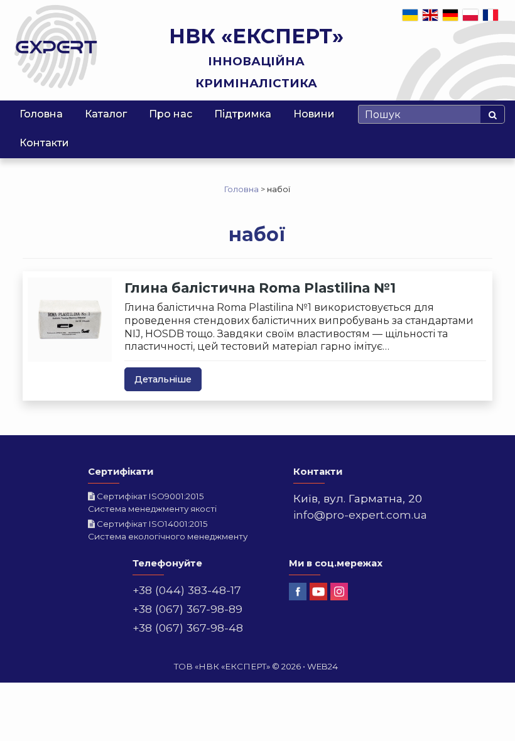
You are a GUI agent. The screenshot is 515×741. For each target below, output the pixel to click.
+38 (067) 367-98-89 (187, 608)
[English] (431, 14)
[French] (491, 14)
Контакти (44, 143)
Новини (314, 114)
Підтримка (242, 114)
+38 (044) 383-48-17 (187, 590)
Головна (41, 114)
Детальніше (163, 379)
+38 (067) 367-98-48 (188, 627)
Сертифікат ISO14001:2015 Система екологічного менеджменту (167, 530)
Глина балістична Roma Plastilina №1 (260, 287)
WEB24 (322, 666)
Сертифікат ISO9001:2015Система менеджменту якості (152, 502)
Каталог (106, 114)
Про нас (170, 114)
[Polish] (471, 14)
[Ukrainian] (411, 14)
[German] (451, 14)
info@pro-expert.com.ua (360, 514)
